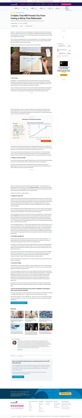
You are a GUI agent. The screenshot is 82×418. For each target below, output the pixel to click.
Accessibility (61, 1)
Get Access (58, 51)
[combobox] (18, 1)
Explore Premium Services (20, 12)
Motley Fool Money (41, 411)
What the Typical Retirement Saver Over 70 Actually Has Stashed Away (17, 333)
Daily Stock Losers (68, 10)
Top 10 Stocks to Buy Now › (66, 4)
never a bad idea (27, 253)
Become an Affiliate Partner (66, 408)
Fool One (40, 410)
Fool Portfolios (41, 408)
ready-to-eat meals (16, 149)
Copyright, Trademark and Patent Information (43, 416)
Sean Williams (32, 331)
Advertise (30, 410)
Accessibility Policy (32, 416)
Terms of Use (13, 416)
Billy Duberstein (14, 23)
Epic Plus (40, 407)
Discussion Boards (56, 404)
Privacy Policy (19, 416)
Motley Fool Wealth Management (66, 404)
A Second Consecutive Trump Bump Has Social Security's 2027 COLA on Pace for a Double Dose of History (31, 333)
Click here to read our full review (18, 372)
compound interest (23, 35)
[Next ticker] (64, 8)
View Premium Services (65, 393)
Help (69, 1)
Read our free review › (18, 376)
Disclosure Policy (25, 416)
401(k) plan (37, 153)
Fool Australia (48, 403)
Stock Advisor (41, 404)
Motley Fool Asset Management (66, 403)
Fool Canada (48, 404)
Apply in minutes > (64, 74)
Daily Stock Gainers (67, 9)
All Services (40, 403)
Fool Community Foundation (66, 407)
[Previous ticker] (11, 8)
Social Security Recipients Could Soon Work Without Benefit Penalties (45, 333)
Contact (30, 408)
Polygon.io (21, 408)
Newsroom (30, 407)
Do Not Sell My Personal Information (65, 416)
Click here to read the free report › (19, 302)
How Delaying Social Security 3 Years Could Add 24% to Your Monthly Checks (17, 321)
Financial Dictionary (57, 407)
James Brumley (46, 331)
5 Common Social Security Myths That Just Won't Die (30, 321)
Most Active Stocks (67, 7)
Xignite (18, 408)
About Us (30, 403)
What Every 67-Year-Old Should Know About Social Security (45, 321)
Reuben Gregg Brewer (19, 331)
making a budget (36, 83)
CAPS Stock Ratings (57, 403)
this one (31, 365)
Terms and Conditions (55, 416)
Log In (66, 1)
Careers (30, 404)
